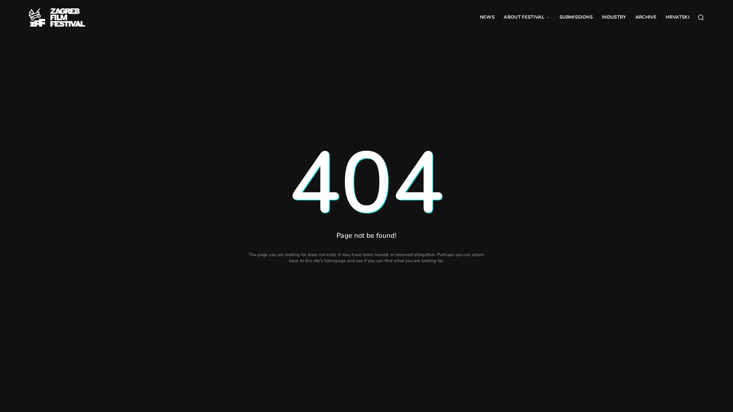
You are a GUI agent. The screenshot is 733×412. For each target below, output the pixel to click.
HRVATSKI (677, 17)
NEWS (487, 17)
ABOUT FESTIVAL (524, 17)
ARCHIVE (646, 17)
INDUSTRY (614, 17)
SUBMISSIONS (576, 17)
